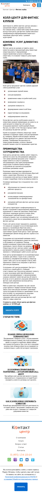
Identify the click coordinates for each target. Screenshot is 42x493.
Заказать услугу (12, 310)
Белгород (26, 5)
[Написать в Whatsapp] (9, 462)
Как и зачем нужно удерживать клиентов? (21, 402)
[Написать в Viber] (15, 462)
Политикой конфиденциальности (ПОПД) (20, 477)
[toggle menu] (39, 5)
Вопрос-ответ (21, 444)
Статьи (21, 447)
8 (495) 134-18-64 (21, 454)
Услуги (21, 441)
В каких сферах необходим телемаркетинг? (21, 335)
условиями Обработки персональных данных (21, 479)
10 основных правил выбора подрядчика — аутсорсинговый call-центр (21, 371)
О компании (21, 437)
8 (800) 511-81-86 (34, 1)
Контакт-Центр (8, 10)
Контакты (21, 450)
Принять (21, 487)
